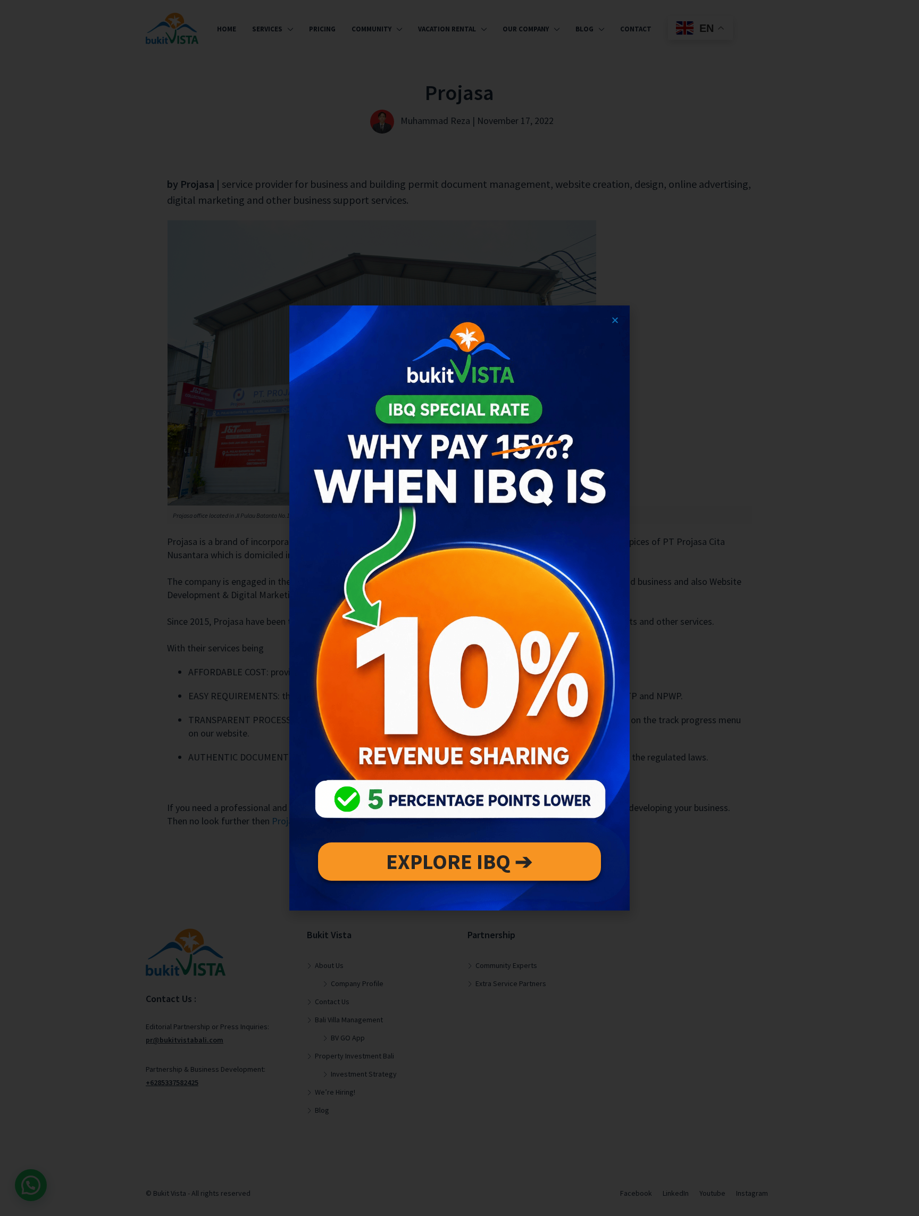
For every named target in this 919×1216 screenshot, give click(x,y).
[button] (615, 320)
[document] (459, 608)
